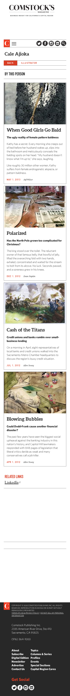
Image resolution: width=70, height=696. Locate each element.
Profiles (35, 657)
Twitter (39, 43)
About (15, 650)
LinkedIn (57, 43)
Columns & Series (41, 654)
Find (63, 43)
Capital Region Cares (43, 669)
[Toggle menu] (13, 43)
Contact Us (18, 669)
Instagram (51, 43)
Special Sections (40, 665)
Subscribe (18, 654)
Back (10, 63)
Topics (34, 650)
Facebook (45, 43)
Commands (3, 693)
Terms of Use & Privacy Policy (25, 613)
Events (35, 661)
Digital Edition (20, 657)
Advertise (18, 665)
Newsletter (18, 661)
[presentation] (7, 43)
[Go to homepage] (32, 10)
